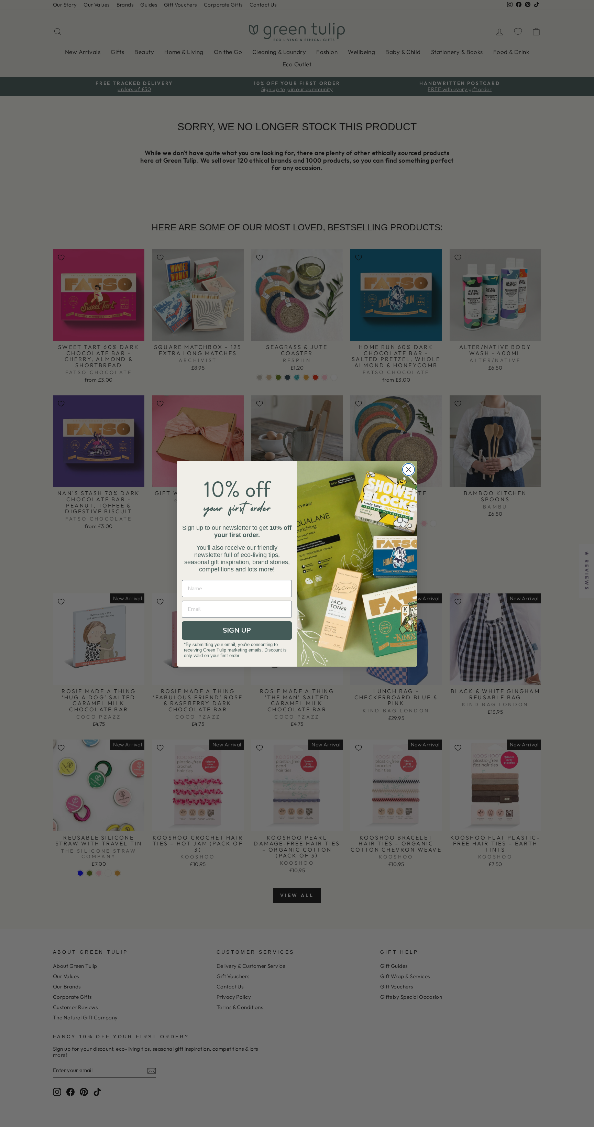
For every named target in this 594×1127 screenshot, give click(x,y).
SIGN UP (237, 630)
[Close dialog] (409, 469)
